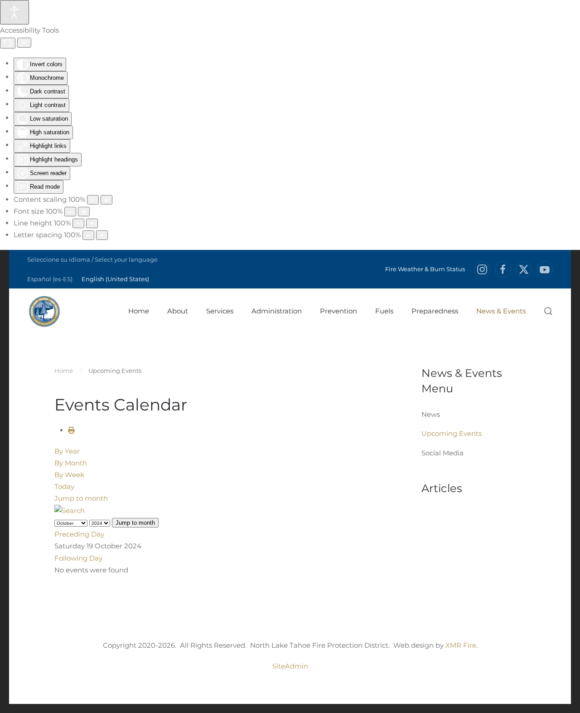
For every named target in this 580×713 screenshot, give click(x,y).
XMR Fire (460, 645)
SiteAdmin (290, 666)
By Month (70, 463)
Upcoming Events (451, 433)
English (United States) (115, 279)
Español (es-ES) (49, 279)
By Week (69, 474)
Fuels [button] (384, 311)
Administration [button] (276, 311)
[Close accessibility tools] (24, 43)
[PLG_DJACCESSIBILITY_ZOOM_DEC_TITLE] (93, 200)
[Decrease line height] (78, 223)
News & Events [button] (501, 311)
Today (64, 486)
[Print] (71, 430)
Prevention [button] (338, 311)
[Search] (69, 510)
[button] (548, 311)
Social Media (442, 453)
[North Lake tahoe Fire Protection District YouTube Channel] (544, 269)
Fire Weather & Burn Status (425, 269)
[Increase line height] (92, 223)
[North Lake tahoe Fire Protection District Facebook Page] (503, 269)
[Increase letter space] (102, 235)
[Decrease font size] (70, 211)
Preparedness (434, 311)
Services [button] (219, 311)
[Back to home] (44, 311)
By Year (67, 451)
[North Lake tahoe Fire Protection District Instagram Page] (482, 269)
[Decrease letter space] (88, 235)
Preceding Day (79, 534)
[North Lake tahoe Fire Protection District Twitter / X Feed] (524, 269)
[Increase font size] (84, 211)
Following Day (78, 558)
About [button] (177, 311)
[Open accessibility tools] (14, 12)
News (430, 414)
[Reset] (7, 43)
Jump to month (81, 498)
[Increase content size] (106, 200)
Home (138, 311)
